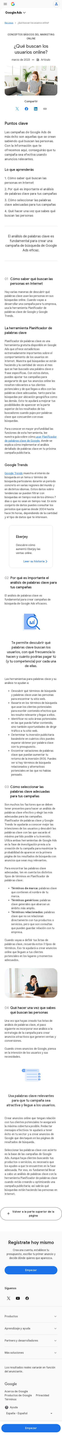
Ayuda (14, 1407)
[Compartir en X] (17, 109)
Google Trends (14, 473)
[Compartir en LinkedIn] (36, 109)
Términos (10, 1399)
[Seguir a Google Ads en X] (9, 1298)
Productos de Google (18, 1395)
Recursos (9, 23)
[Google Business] (13, 4)
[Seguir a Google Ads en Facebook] (27, 1298)
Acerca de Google (16, 1391)
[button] (45, 109)
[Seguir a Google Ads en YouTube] (18, 1298)
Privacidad (42, 1395)
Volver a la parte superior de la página (33, 1213)
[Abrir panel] (5, 4)
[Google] (11, 1384)
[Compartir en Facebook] (26, 109)
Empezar (31, 1270)
